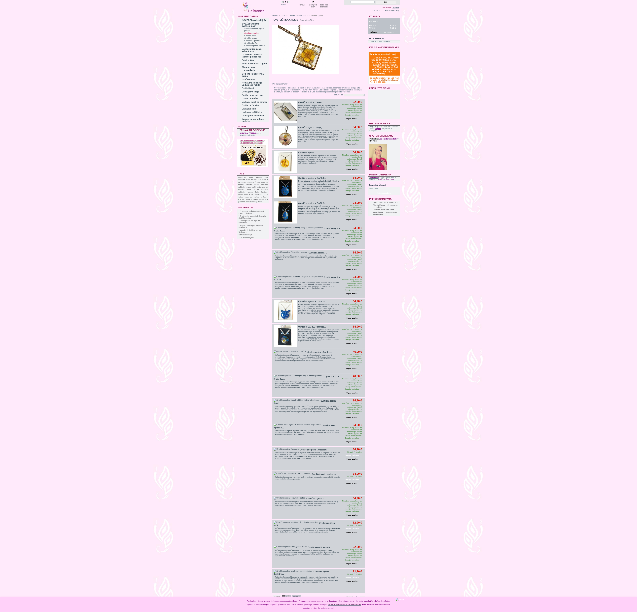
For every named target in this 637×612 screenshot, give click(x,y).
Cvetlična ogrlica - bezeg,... (310, 102)
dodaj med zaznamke (324, 5)
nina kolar (248, 194)
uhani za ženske (254, 182)
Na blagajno (389, 32)
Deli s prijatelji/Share (280, 84)
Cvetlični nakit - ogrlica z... (324, 474)
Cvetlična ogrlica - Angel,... (310, 127)
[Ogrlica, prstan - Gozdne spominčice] (290, 351)
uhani (251, 177)
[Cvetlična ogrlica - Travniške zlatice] (285, 162)
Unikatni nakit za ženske (254, 102)
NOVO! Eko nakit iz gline (254, 63)
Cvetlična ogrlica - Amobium (313, 450)
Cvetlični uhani (250, 36)
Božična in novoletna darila (253, 75)
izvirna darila (253, 192)
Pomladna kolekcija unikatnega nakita (252, 84)
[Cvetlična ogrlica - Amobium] (286, 449)
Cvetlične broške (251, 43)
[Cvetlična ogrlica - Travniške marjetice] (290, 252)
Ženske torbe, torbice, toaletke (253, 120)
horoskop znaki (256, 202)
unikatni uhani (252, 185)
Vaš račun (376, 10)
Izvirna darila (248, 70)
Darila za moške (250, 98)
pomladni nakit (243, 202)
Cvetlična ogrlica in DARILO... (312, 178)
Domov (275, 16)
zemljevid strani (313, 5)
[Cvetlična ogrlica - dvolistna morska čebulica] (293, 571)
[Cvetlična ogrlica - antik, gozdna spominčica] (290, 546)
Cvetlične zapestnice (252, 41)
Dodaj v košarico (352, 455)
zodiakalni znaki (261, 194)
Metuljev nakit (249, 67)
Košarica (388, 10)
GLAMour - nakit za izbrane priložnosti (252, 55)
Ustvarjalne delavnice (253, 115)
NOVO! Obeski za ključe (254, 20)
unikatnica (242, 177)
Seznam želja (377, 185)
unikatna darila (244, 180)
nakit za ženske (258, 187)
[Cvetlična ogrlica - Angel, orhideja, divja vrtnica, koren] (296, 400)
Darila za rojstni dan (252, 95)
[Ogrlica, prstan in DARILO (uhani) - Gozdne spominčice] (299, 376)
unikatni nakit (262, 177)
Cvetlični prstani (250, 38)
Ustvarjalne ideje (250, 91)
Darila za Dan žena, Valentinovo (252, 50)
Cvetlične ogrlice (251, 33)
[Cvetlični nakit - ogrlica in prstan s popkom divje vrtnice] (297, 424)
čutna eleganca (245, 197)
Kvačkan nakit (249, 79)
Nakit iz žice (248, 60)
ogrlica (244, 182)
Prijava (396, 7)
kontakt (302, 5)
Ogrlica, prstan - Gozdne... (319, 352)
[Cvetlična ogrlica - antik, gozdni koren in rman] (296, 522)
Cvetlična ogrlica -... (307, 153)
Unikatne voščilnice (252, 112)
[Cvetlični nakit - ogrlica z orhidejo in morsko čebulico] (292, 473)
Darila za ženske (250, 105)
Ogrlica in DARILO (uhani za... (312, 327)
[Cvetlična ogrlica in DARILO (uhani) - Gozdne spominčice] (285, 187)
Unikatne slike (249, 109)
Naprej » (296, 596)
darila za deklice (252, 199)
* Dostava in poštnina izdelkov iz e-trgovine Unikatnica (253, 212)
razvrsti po (338, 95)
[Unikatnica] (253, 11)
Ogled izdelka (351, 119)
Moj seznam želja (384, 193)
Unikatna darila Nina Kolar (383, 210)
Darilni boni (248, 88)
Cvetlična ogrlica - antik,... (320, 547)
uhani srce (263, 199)
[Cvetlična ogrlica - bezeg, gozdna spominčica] (285, 111)
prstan (249, 187)
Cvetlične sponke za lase (254, 46)
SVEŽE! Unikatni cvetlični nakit (250, 25)
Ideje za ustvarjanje (246, 238)
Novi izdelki (376, 38)
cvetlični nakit (256, 180)
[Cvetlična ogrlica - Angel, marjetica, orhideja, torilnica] (285, 137)
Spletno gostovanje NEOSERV (385, 202)
